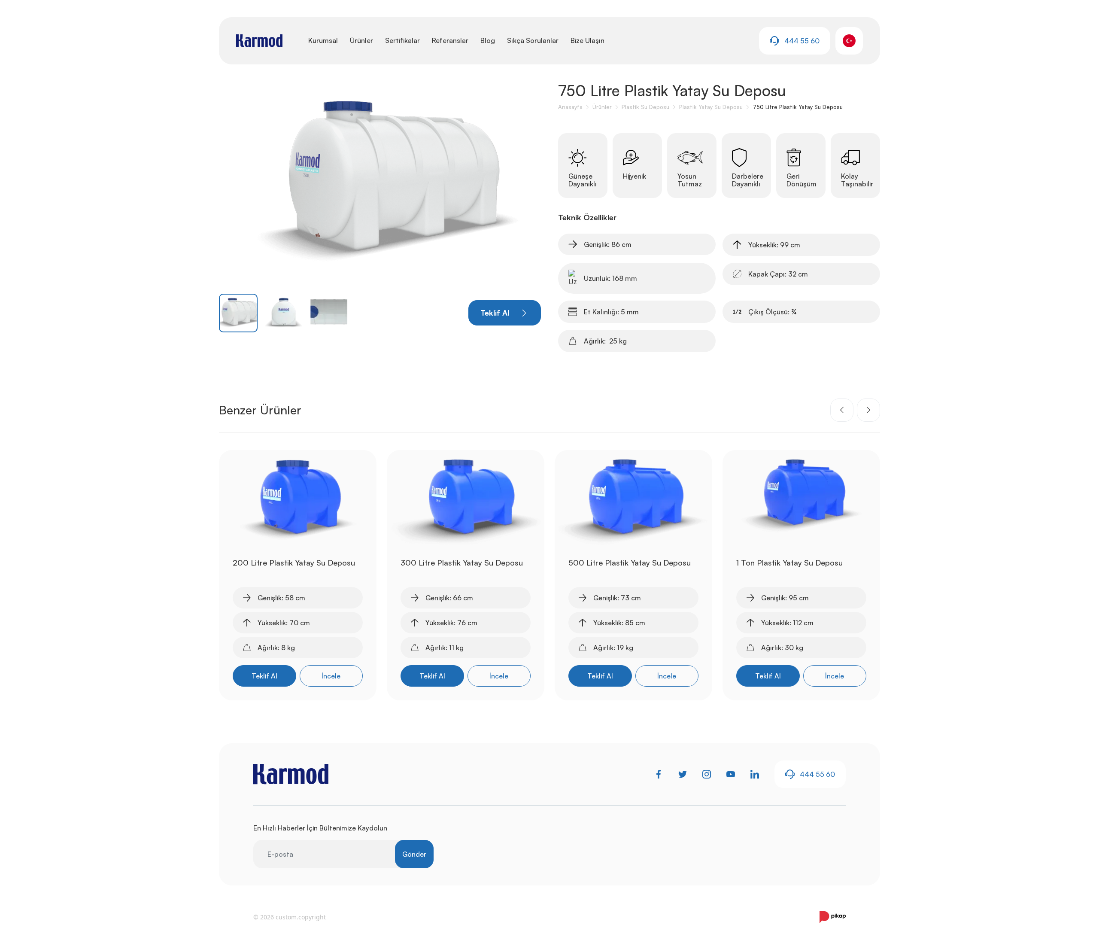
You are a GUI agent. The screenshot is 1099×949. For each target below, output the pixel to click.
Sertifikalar (402, 40)
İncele (331, 676)
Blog (487, 40)
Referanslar (450, 40)
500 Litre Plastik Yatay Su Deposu (629, 562)
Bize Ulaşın (587, 40)
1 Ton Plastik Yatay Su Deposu (789, 562)
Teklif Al (264, 676)
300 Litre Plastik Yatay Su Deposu (462, 562)
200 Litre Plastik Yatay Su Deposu (294, 562)
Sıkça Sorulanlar (533, 40)
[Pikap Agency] (833, 917)
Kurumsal (323, 40)
